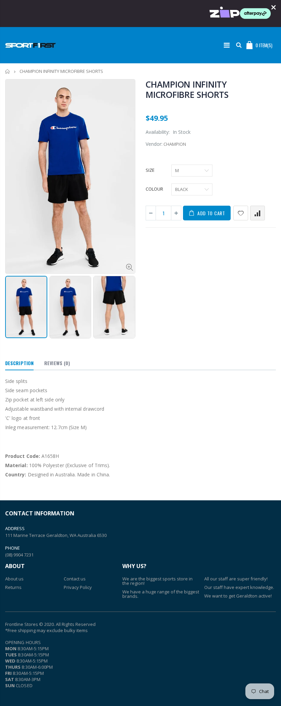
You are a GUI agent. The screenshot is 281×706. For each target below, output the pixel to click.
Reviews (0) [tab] (57, 363)
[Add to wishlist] (240, 213)
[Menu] (227, 45)
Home (7, 71)
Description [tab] (19, 363)
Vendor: (154, 144)
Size (150, 170)
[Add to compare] (257, 213)
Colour (154, 189)
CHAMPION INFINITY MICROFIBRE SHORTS (187, 89)
